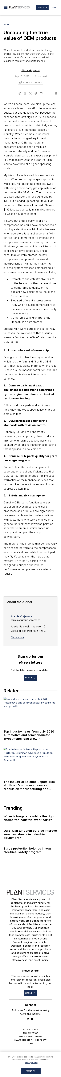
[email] (41, 93)
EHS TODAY (41, 1040)
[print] (55, 93)
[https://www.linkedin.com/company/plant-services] (28, 1018)
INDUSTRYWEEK (30, 1033)
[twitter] (30, 93)
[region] (30, 1064)
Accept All (30, 1071)
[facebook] (19, 93)
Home (6, 24)
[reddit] (35, 93)
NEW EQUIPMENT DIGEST (30, 1036)
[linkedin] (25, 93)
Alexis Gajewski (30, 70)
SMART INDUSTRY (23, 1040)
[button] (6, 7)
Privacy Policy (31, 1063)
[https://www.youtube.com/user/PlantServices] (31, 1018)
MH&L (30, 1043)
